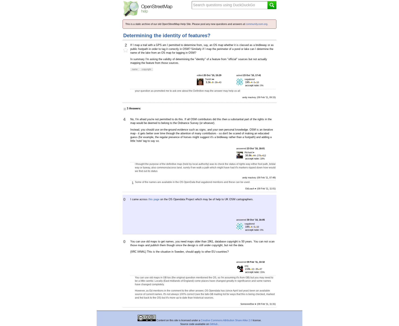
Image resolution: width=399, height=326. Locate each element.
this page (153, 199)
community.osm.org (256, 24)
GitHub (214, 324)
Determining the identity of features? (167, 35)
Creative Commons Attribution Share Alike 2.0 (226, 320)
